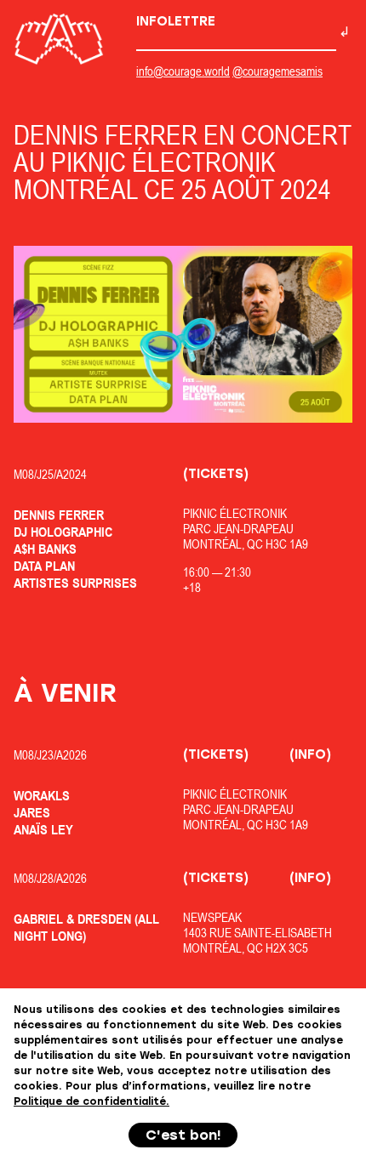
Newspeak (212, 917)
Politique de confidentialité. (91, 1101)
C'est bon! (183, 1135)
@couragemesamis (277, 71)
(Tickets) (216, 473)
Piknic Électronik (235, 513)
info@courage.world (183, 71)
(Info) (310, 754)
